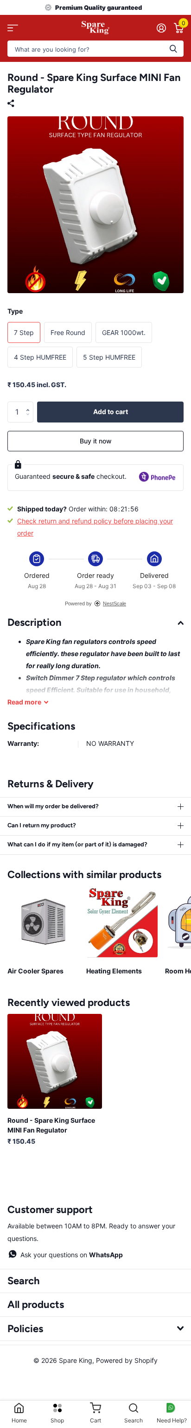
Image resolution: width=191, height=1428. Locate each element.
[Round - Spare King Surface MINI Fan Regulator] (54, 1061)
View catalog (12, 28)
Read (24, 702)
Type (15, 311)
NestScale (114, 603)
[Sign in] (161, 28)
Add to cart (110, 412)
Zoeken (173, 48)
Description (34, 622)
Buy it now (96, 441)
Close (95, 1328)
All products (35, 1304)
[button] (30, 404)
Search (23, 1280)
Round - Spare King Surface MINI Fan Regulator (51, 1125)
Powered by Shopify (127, 1360)
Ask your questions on (71, 1255)
